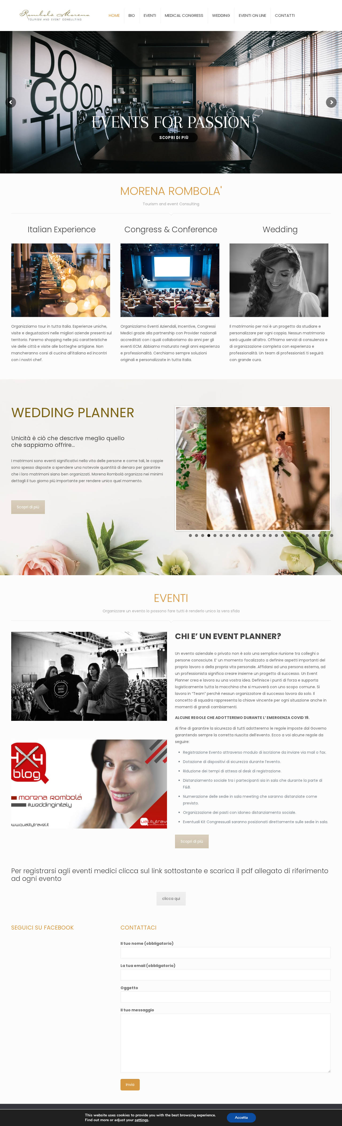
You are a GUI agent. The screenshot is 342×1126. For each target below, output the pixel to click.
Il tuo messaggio (137, 1010)
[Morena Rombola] (56, 15)
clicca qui (171, 898)
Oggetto (129, 987)
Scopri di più (28, 507)
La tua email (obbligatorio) (148, 965)
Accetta (241, 1117)
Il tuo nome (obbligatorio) (147, 943)
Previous (168, 468)
